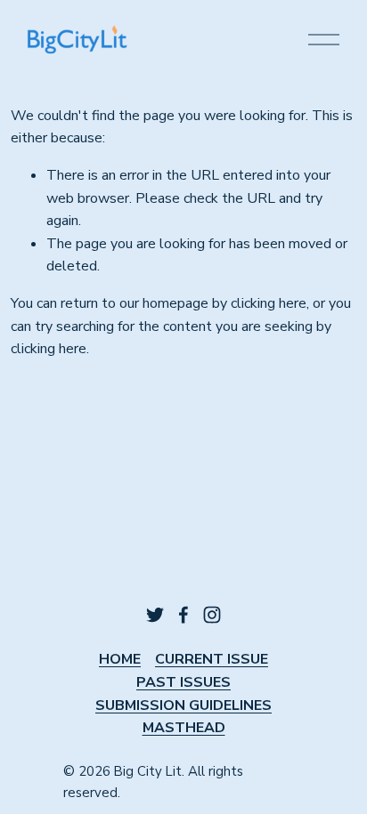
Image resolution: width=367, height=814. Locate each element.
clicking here (268, 303)
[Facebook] (183, 615)
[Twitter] (155, 615)
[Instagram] (212, 615)
